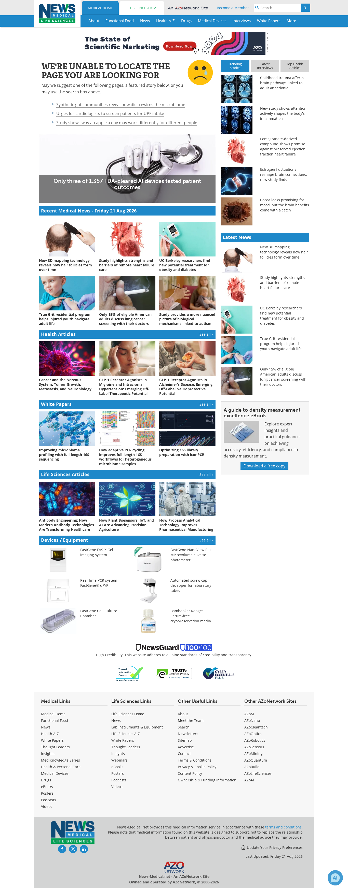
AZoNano (252, 720)
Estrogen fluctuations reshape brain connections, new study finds (283, 174)
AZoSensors (254, 746)
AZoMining (253, 753)
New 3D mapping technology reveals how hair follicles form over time (284, 252)
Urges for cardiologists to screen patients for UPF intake (110, 113)
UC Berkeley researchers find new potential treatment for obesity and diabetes (282, 316)
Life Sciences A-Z (125, 733)
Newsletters (188, 733)
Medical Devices (55, 773)
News (45, 727)
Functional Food (54, 720)
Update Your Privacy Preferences (274, 847)
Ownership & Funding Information (207, 780)
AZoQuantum (255, 760)
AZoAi (249, 780)
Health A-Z (50, 733)
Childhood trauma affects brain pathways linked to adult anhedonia (282, 82)
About (183, 713)
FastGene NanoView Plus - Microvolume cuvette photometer (192, 554)
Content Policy (190, 773)
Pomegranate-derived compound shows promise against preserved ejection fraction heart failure (282, 146)
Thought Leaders (55, 746)
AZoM (249, 713)
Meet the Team (191, 720)
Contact (184, 753)
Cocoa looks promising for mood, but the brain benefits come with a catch (284, 204)
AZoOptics (253, 733)
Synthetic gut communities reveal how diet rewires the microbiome (120, 104)
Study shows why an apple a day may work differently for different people (126, 122)
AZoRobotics (254, 740)
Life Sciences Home (142, 8)
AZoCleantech (256, 727)
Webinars (119, 760)
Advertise (186, 746)
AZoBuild (252, 766)
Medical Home (100, 8)
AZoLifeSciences (258, 773)
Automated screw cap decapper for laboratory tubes (190, 585)
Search (184, 727)
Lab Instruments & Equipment (137, 727)
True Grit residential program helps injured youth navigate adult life (281, 343)
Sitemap (185, 740)
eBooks (47, 786)
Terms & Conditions (194, 760)
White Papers (52, 740)
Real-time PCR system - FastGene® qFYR (99, 583)
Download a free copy (264, 466)
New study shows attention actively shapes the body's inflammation (283, 113)
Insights (48, 753)
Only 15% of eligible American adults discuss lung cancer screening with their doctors (283, 377)
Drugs (46, 780)
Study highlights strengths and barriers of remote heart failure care (282, 282)
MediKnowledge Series (60, 760)
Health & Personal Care (61, 766)
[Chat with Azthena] (335, 877)
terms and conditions (283, 827)
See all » (206, 334)
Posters (47, 793)
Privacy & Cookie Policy (197, 766)
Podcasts (48, 799)
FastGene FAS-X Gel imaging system (96, 552)
